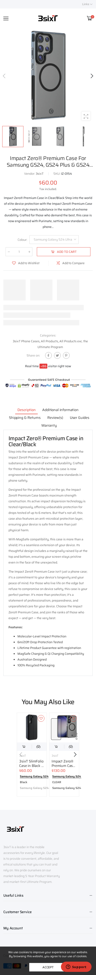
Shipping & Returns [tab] (25, 417)
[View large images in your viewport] (85, 115)
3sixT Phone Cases (26, 341)
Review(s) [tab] (55, 417)
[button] (91, 76)
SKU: (57, 173)
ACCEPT (48, 967)
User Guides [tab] (79, 417)
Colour (22, 239)
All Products (49, 341)
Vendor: (30, 173)
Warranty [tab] (49, 425)
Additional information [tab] (60, 410)
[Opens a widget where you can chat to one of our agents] (76, 967)
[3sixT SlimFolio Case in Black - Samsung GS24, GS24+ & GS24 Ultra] (32, 727)
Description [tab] (26, 410)
